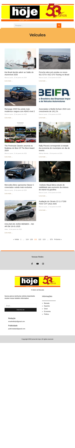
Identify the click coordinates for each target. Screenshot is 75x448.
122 (39, 239)
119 (27, 239)
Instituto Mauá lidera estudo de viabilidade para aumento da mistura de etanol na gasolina (53, 187)
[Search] (59, 25)
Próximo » (58, 239)
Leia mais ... (9, 81)
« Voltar (16, 239)
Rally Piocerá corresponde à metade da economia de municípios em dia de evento (54, 148)
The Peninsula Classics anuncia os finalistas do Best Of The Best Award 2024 (19, 148)
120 (31, 239)
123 (44, 239)
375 (51, 239)
